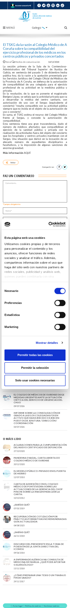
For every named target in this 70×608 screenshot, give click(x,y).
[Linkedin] (58, 5)
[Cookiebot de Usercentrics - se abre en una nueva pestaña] (49, 224)
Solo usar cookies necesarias (35, 380)
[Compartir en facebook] (59, 167)
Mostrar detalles (47, 342)
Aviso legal (18, 606)
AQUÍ (27, 152)
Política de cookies (33, 606)
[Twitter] (44, 5)
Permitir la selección (35, 367)
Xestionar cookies (51, 606)
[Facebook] (39, 5)
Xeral (8, 62)
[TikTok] (62, 5)
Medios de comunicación (27, 62)
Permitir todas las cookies (35, 355)
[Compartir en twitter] (64, 167)
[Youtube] (48, 5)
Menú (10, 27)
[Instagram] (53, 5)
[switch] (60, 303)
